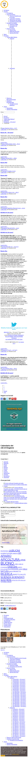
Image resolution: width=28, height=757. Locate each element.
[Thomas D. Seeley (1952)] (8, 171)
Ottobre (6, 474)
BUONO (8, 563)
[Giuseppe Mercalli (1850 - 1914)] (10, 228)
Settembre (6, 473)
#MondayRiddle (18, 336)
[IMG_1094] (4, 636)
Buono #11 (4, 148)
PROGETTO (17, 571)
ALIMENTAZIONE (6, 553)
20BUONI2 (3, 129)
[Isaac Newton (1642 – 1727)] (9, 128)
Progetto (6, 117)
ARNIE (23, 560)
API (19, 553)
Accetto (3, 755)
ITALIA (9, 569)
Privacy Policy (7, 624)
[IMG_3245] (16, 636)
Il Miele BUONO (8, 622)
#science (14, 338)
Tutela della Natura (9, 119)
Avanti (5, 391)
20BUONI (14, 550)
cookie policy (15, 754)
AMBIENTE (15, 553)
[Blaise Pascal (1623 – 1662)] (9, 158)
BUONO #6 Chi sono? (7, 373)
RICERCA (7, 574)
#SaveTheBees (9, 336)
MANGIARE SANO (17, 569)
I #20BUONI (7, 621)
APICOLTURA (10, 559)
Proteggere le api (8, 618)
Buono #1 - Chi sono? (7, 132)
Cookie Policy (7, 625)
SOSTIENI (6, 580)
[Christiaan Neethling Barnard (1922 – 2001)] (13, 208)
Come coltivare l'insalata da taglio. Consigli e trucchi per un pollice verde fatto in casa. (15, 489)
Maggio (6, 467)
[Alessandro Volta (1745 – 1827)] (10, 192)
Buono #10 (4, 197)
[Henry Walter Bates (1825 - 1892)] (10, 144)
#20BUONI (11, 335)
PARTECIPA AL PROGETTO (14, 429)
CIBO (16, 564)
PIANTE (11, 571)
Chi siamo (6, 615)
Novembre (6, 476)
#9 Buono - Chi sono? (10, 122)
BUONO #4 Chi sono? (7, 232)
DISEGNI (13, 566)
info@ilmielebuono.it (10, 605)
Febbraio (6, 463)
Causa (5, 616)
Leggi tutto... (4, 142)
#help (15, 335)
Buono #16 (4, 162)
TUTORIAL (4, 582)
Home (5, 116)
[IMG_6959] (10, 642)
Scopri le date (5, 542)
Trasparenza (7, 626)
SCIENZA (6, 577)
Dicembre (6, 477)
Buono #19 (4, 251)
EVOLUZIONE (4, 569)
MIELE (25, 569)
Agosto (6, 471)
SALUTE (23, 574)
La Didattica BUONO (9, 619)
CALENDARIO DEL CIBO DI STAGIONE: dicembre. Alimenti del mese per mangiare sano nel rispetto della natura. (15, 498)
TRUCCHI (23, 580)
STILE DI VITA (16, 580)
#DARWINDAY (5, 551)
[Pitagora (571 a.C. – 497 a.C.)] (9, 350)
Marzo (5, 464)
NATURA (5, 571)
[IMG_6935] (4, 642)
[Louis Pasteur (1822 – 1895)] (9, 368)
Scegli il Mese (4, 459)
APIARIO (6, 556)
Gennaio (6, 462)
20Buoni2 (6, 120)
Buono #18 (4, 175)
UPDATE (9, 582)
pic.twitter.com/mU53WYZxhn (14, 339)
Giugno (6, 469)
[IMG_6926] (23, 636)
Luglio (5, 470)
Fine (5, 392)
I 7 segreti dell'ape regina (20, 503)
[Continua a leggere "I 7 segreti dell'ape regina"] (11, 501)
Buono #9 (4, 354)
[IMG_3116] (10, 636)
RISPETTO (16, 574)
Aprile (5, 466)
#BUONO (6, 332)
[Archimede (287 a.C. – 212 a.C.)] (10, 246)
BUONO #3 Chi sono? (7, 212)
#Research (21, 335)
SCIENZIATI (18, 577)
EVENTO (20, 567)
